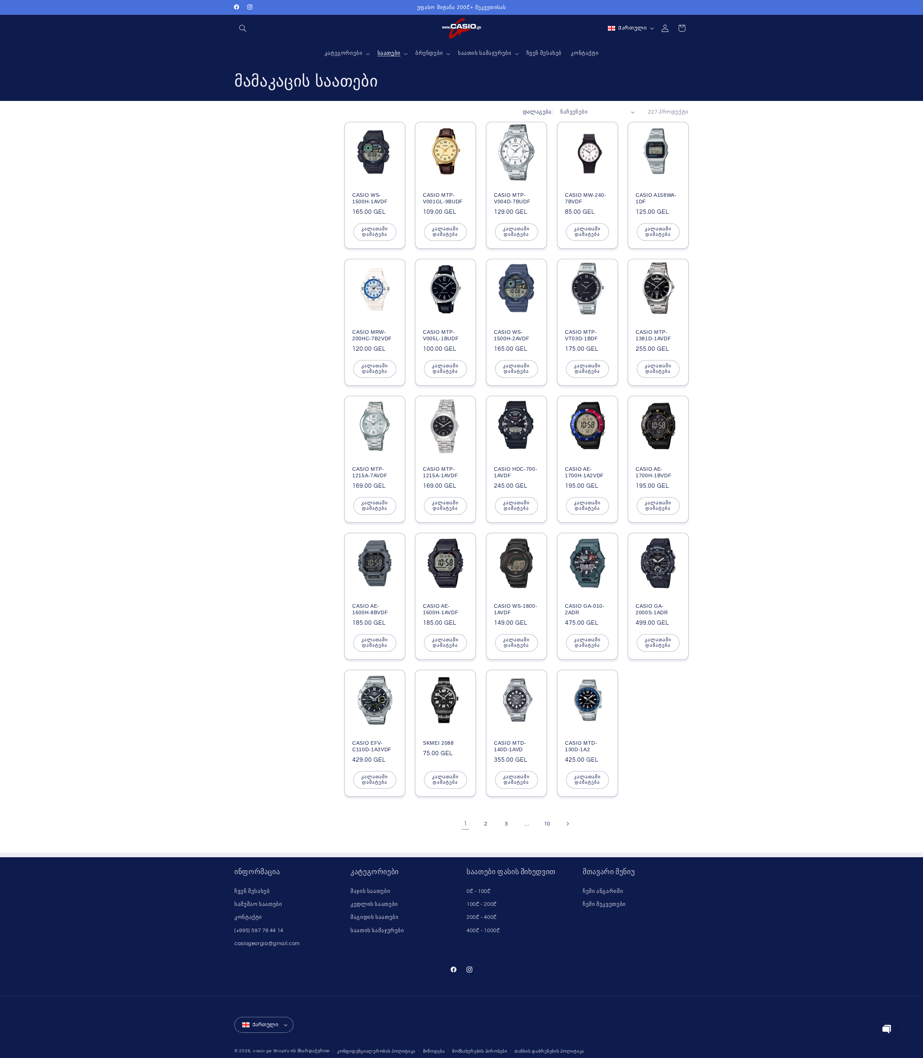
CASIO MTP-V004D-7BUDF (512, 198)
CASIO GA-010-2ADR (585, 609)
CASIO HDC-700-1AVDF (515, 472)
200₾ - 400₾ (482, 917)
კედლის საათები (374, 904)
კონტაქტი (248, 917)
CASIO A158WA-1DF (656, 198)
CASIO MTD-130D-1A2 (581, 746)
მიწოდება (434, 1051)
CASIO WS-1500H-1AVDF (370, 198)
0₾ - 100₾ (479, 891)
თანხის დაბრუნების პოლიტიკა (549, 1051)
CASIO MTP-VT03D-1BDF (581, 335)
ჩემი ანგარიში (603, 891)
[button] (242, 28)
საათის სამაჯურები (377, 930)
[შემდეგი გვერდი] (567, 824)
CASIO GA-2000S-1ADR (652, 609)
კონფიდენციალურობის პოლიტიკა (376, 1051)
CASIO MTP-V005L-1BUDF (441, 335)
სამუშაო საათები (258, 904)
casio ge (262, 1051)
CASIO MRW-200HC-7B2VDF (372, 335)
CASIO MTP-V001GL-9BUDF (443, 198)
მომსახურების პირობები (479, 1051)
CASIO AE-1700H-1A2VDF (584, 472)
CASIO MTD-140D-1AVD (510, 746)
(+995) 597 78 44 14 (258, 930)
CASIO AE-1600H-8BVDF (370, 609)
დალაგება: (538, 112)
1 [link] (465, 823)
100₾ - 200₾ (482, 904)
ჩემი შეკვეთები (604, 904)
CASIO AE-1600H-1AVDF (440, 609)
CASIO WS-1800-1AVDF (515, 609)
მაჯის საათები (370, 891)
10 (547, 824)
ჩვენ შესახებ (252, 891)
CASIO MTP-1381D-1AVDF (653, 335)
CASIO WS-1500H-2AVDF (511, 335)
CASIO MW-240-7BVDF (585, 198)
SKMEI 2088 (438, 743)
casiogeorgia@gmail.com (267, 943)
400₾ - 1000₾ (483, 930)
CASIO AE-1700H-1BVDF (653, 472)
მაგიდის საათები (374, 917)
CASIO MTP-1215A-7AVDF (369, 472)
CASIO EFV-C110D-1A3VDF (372, 746)
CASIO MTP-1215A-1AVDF (440, 472)
